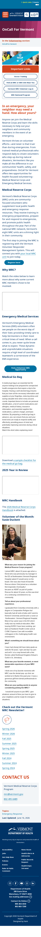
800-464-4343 (20, 904)
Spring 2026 (8, 728)
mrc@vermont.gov (13, 794)
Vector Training (20, 76)
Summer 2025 (9, 743)
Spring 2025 (8, 748)
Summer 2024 (9, 763)
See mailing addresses (19, 897)
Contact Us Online (19, 901)
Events (36, 2)
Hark (26, 921)
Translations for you (34, 14)
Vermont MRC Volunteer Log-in (20, 89)
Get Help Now (8, 857)
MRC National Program (20, 95)
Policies (5, 861)
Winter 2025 (8, 753)
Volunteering (15, 40)
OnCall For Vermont (9, 44)
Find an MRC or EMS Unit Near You (20, 83)
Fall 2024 (6, 758)
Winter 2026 (8, 733)
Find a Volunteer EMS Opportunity (20, 369)
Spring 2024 (8, 768)
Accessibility (7, 850)
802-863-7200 (20, 906)
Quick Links (27, 2)
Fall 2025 (6, 738)
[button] (5, 15)
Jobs (4, 853)
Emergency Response (12, 814)
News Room (26, 850)
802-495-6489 (10, 799)
